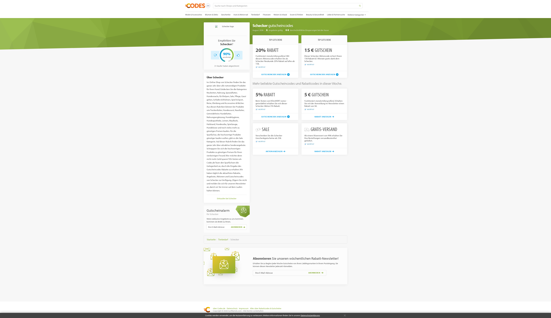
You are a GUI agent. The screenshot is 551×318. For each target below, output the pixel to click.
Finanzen (267, 14)
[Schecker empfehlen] (238, 55)
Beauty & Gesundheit (315, 14)
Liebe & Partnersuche (336, 14)
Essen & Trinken (296, 14)
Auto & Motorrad (240, 14)
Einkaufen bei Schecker (226, 198)
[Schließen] (345, 315)
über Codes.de (219, 308)
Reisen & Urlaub (280, 14)
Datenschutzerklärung (310, 315)
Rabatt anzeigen (323, 117)
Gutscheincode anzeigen (273, 74)
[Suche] (359, 5)
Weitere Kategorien (356, 14)
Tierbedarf (255, 14)
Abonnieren (236, 227)
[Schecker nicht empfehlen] (215, 55)
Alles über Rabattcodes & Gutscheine (265, 308)
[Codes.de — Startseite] (197, 5)
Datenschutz (232, 308)
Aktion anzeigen (274, 151)
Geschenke (225, 14)
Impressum (244, 308)
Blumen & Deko (211, 14)
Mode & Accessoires (193, 14)
